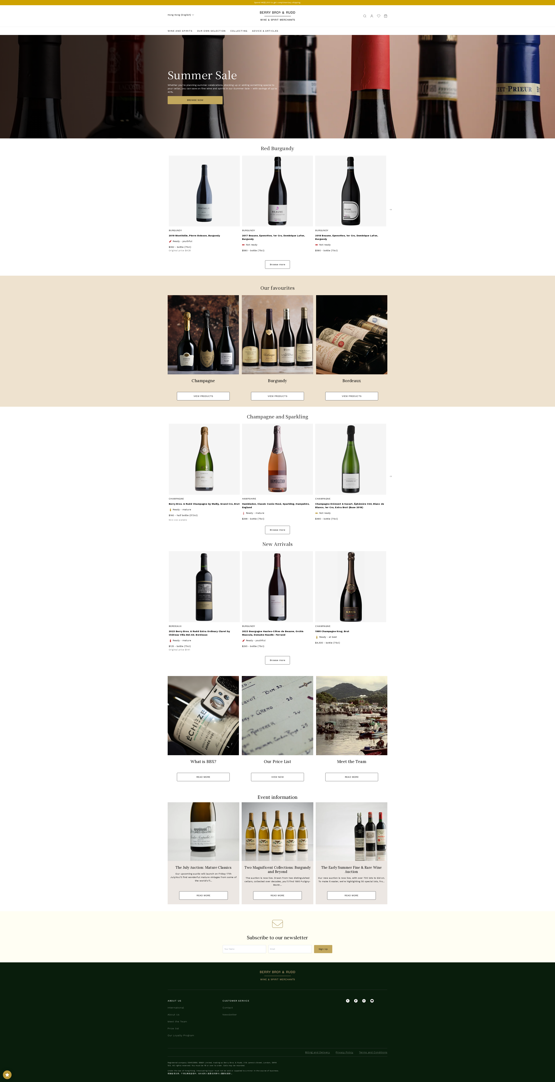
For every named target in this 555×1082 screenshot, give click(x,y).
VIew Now (277, 777)
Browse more (277, 264)
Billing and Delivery (317, 1052)
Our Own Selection (211, 30)
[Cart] (384, 16)
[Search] (364, 15)
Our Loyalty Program (181, 1035)
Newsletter (230, 1014)
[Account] (371, 15)
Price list (173, 1028)
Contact (228, 1007)
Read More (203, 777)
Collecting (238, 30)
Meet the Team (177, 1021)
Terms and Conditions (373, 1052)
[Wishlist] (378, 16)
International (176, 1007)
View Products (203, 396)
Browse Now (195, 100)
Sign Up (323, 949)
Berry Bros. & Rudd (277, 12)
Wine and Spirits (180, 30)
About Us (174, 1014)
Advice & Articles (265, 30)
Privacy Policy (344, 1052)
